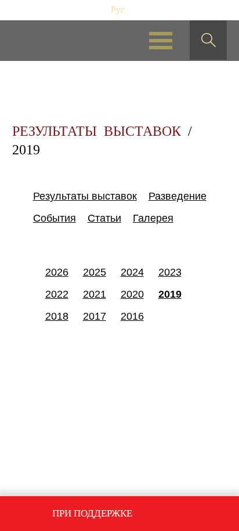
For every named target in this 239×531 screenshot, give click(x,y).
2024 (132, 272)
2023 (170, 272)
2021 (94, 294)
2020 (132, 294)
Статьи (104, 218)
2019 (170, 294)
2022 (56, 294)
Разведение (178, 196)
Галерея (153, 218)
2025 (94, 272)
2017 (94, 316)
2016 (132, 316)
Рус (118, 10)
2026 (56, 272)
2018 (56, 316)
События (54, 218)
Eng (139, 10)
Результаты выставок (85, 196)
